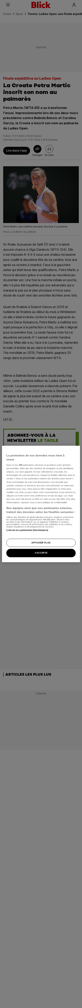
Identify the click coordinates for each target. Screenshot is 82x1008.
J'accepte (41, 553)
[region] (41, 504)
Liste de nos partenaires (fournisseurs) (27, 530)
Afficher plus (40, 542)
